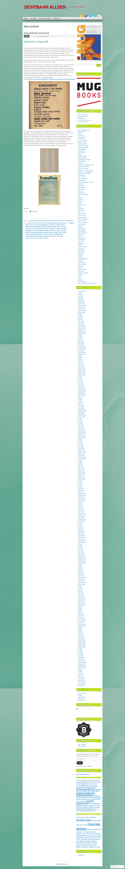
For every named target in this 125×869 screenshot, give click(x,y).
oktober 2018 (81, 455)
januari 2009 (81, 659)
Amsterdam (78, 785)
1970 (77, 780)
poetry (84, 801)
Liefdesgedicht (97, 797)
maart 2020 (81, 425)
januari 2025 (81, 324)
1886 (29, 223)
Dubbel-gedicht (81, 151)
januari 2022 (81, 387)
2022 (96, 783)
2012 (93, 782)
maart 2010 (81, 635)
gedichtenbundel (84, 795)
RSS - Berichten (82, 744)
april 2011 (80, 612)
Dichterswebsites (82, 149)
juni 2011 (80, 608)
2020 (91, 783)
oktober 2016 (81, 497)
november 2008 (82, 662)
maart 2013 (81, 572)
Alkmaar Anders (82, 131)
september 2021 (82, 394)
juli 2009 (80, 648)
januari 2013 (81, 575)
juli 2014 (80, 544)
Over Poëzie (61, 220)
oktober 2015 (81, 518)
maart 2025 (81, 321)
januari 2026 (81, 303)
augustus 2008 (81, 668)
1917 (36, 223)
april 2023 (80, 361)
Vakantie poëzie (82, 262)
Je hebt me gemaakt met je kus (86, 182)
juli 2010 (80, 628)
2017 (83, 783)
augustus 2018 (81, 458)
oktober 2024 (81, 329)
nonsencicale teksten (47, 232)
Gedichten (80, 163)
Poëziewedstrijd (82, 231)
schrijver (79, 805)
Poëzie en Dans (82, 213)
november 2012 (82, 579)
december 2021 (82, 389)
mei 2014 (80, 547)
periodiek (55, 232)
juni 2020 (80, 420)
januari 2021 (81, 408)
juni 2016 (80, 504)
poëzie (60, 232)
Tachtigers (80, 257)
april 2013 (80, 570)
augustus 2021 (81, 396)
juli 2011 (80, 607)
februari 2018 (81, 469)
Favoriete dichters (53, 220)
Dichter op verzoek (43, 220)
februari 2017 (81, 490)
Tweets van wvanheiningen (82, 774)
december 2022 (82, 368)
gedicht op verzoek (45, 228)
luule (79, 196)
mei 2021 (80, 401)
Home (26, 18)
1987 (79, 780)
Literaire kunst (81, 192)
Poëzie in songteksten (83, 222)
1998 (87, 780)
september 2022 (82, 373)
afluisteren (32, 224)
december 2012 (82, 577)
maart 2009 (81, 655)
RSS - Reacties (82, 746)
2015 (77, 783)
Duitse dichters (81, 152)
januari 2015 (81, 533)
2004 (99, 780)
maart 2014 (81, 551)
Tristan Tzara (60, 236)
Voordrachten (81, 271)
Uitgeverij (80, 260)
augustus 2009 (81, 647)
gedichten (52, 228)
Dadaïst (44, 226)
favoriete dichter (95, 791)
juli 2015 (80, 523)
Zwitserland (45, 238)
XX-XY (79, 276)
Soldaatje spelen (82, 116)
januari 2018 (81, 471)
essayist (89, 791)
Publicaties (80, 241)
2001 (91, 780)
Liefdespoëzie (81, 189)
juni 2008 (80, 671)
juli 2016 (80, 502)
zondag (94, 810)
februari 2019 (81, 448)
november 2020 (82, 411)
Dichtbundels (81, 138)
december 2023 (82, 347)
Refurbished (81, 118)
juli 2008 (80, 669)
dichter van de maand (83, 145)
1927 (39, 223)
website (77, 810)
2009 (85, 782)
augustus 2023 (81, 354)
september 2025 (82, 310)
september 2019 (82, 436)
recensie (91, 803)
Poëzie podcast (82, 224)
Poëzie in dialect (82, 220)
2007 (79, 782)
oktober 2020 (81, 413)
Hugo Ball (63, 228)
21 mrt (26, 36)
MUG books (81, 199)
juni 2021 (80, 399)
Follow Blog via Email (86, 750)
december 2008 (82, 661)
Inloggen (80, 695)
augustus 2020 (81, 417)
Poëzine (80, 236)
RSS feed (81, 16)
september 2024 (82, 331)
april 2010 (80, 633)
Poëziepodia (81, 227)
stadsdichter (81, 253)
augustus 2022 (81, 375)
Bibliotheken (81, 135)
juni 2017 (80, 483)
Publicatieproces (82, 239)
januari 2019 (81, 450)
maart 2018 (81, 467)
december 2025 (82, 305)
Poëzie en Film (81, 215)
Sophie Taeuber (39, 236)
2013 (96, 782)
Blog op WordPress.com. (62, 864)
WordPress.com (82, 700)
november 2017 (82, 474)
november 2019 (82, 432)
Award (79, 133)
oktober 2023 (81, 350)
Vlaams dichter (81, 809)
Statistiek (80, 255)
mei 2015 (80, 526)
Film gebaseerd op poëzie (84, 159)
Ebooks (80, 154)
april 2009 (80, 654)
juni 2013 (80, 566)
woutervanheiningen (43, 36)
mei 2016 (80, 506)
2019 (88, 783)
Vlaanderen (90, 809)
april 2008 (80, 675)
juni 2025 (80, 315)
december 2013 (82, 556)
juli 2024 (80, 335)
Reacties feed (81, 698)
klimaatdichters (81, 187)
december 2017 (82, 472)
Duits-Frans (28, 228)
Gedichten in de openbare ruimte (86, 164)
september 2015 (82, 519)
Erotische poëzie (82, 156)
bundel (78, 787)
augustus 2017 (81, 479)
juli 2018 (80, 460)
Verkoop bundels (82, 264)
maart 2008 (81, 676)
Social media (81, 250)
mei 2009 (80, 652)
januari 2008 (81, 680)
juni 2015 (80, 525)
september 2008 (82, 666)
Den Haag (93, 787)
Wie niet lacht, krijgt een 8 (84, 120)
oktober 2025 (81, 309)
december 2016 (82, 493)
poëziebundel (82, 803)
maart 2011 (80, 614)
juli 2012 (80, 586)
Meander (80, 198)
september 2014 (82, 540)
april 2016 (80, 507)
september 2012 (82, 582)
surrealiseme (47, 236)
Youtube (80, 278)
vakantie (98, 805)
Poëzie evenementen (83, 218)
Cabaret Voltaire (29, 226)
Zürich (40, 238)
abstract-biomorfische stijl (53, 223)
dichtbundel (81, 789)
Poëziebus (80, 225)
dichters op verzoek (61, 226)
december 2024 (82, 326)
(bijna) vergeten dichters (84, 130)
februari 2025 (81, 322)
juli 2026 (80, 293)
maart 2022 (81, 384)
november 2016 (82, 495)
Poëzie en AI (81, 211)
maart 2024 (81, 342)
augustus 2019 (81, 437)
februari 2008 (81, 678)
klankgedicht (46, 230)
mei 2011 (80, 610)
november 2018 (82, 453)
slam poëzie (81, 248)
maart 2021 (81, 404)
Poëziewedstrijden (82, 232)
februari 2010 (81, 636)
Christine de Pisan (82, 121)
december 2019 (82, 431)
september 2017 (82, 478)
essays (33, 228)
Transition (53, 236)
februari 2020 (81, 427)
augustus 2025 (81, 312)
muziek (89, 799)
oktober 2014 (81, 539)
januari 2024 (81, 345)
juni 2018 (80, 462)
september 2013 (82, 561)
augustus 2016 (81, 500)
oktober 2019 (81, 434)
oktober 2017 (81, 476)
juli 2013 (80, 565)
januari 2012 (81, 596)
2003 (96, 780)
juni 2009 (80, 650)
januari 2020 (81, 429)
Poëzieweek (81, 234)
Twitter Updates (84, 770)
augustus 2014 (81, 542)
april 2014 (80, 549)
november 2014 (82, 537)
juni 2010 (80, 629)
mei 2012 (80, 589)
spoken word (81, 252)
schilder (45, 234)
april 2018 (80, 465)
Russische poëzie (82, 246)
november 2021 (82, 390)
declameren (49, 226)
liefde (92, 797)
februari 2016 (81, 511)
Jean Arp (35, 230)
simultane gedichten (30, 236)
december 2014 (82, 535)
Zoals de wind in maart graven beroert (87, 283)
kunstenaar (88, 797)
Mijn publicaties (45, 18)
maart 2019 (81, 446)
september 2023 (82, 352)
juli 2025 (80, 314)
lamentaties (53, 230)
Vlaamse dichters (82, 269)
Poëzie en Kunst (69, 220)
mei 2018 (80, 464)
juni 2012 (80, 587)
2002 (94, 780)
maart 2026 (81, 300)
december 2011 (81, 598)
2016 (80, 783)
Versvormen (81, 266)
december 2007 (82, 682)
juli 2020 (80, 418)
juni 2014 (80, 546)
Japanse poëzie (82, 180)
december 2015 (82, 514)
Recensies (80, 245)
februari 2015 (81, 532)
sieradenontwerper (58, 234)
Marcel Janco (60, 230)
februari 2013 (81, 573)
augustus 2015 (81, 521)
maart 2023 (81, 363)
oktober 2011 (81, 601)
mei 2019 (80, 443)
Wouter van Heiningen (86, 810)
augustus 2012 (81, 584)
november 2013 (82, 558)
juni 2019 (80, 441)
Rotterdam (96, 803)
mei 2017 (80, 485)
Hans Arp (58, 228)
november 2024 (82, 328)
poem (98, 799)
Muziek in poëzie (82, 205)
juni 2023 (80, 357)
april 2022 (80, 382)
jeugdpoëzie (81, 184)
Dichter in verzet (34, 220)
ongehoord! (94, 799)
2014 (99, 782)
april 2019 (80, 444)
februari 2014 (81, 553)
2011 (90, 782)
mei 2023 (80, 359)
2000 (89, 780)
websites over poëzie (83, 273)
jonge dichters (81, 185)
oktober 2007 (81, 685)
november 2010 (82, 621)
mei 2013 (80, 568)
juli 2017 (80, 481)
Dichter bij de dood (82, 140)
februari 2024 (81, 343)
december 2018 (82, 451)
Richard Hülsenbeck (38, 234)
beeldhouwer (52, 224)
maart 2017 (81, 488)
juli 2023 (80, 356)
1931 (42, 223)
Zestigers (80, 280)
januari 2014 (81, 554)
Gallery (33, 18)
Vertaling (90, 807)
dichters (98, 789)
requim (30, 234)
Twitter (93, 16)
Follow (79, 762)
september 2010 (82, 624)
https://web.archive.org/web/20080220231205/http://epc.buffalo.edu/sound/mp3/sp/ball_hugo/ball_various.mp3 (56, 79)
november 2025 (82, 307)
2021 (93, 783)
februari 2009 (81, 657)
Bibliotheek (89, 785)
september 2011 (82, 603)
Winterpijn (80, 274)
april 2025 (80, 319)
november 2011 (81, 600)
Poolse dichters (82, 238)
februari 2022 (81, 385)
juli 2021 (80, 397)
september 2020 (82, 415)
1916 (32, 223)
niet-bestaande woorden (36, 232)
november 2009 (82, 641)
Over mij (56, 18)
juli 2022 (80, 377)
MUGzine (80, 201)
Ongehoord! (81, 208)
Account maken (82, 693)
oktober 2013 (81, 560)
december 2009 (82, 640)
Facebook (87, 16)
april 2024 (80, 340)
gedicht (38, 228)
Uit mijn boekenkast (83, 259)
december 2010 (82, 619)
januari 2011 (81, 617)
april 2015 (80, 528)
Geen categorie (81, 177)
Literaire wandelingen (83, 194)
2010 (87, 782)
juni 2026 (80, 295)
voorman (27, 238)
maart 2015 (81, 530)
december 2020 (82, 410)
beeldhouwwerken (60, 224)
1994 (82, 780)
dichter (54, 226)
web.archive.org (34, 238)
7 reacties (71, 223)
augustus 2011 (81, 605)
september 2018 (82, 457)
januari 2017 (81, 492)
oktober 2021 (81, 392)
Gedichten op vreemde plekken (85, 171)
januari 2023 (81, 366)
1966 (45, 223)
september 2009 (82, 645)
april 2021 (80, 403)
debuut (82, 787)
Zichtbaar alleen (82, 281)
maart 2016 (81, 509)
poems (77, 801)
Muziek (80, 203)
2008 (82, 782)
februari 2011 (81, 615)
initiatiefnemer (28, 230)
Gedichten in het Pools (83, 166)
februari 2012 (81, 594)
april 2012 (80, 591)
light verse (80, 191)
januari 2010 (81, 638)
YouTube (99, 16)
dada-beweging (37, 226)
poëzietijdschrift (82, 229)
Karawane (40, 230)
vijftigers (80, 267)
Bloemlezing (95, 785)
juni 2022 (80, 378)
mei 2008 (80, 673)
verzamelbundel (96, 807)
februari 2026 (81, 302)
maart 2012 (81, 593)
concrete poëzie (82, 137)
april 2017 (80, 486)
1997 (84, 780)
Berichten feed (81, 697)
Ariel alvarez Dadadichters (42, 224)
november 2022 (82, 370)
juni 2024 (80, 336)
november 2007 (82, 683)
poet (81, 801)
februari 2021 (81, 406)
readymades (81, 243)
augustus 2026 (81, 291)
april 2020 (80, 424)
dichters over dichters (83, 147)
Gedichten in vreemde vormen (85, 170)
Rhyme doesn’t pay (83, 114)
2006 (77, 782)
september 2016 (82, 499)
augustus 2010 (81, 626)
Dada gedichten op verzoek (36, 33)
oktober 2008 (81, 664)
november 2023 (82, 349)
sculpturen (50, 234)
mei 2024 (80, 338)
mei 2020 (80, 422)
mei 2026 (80, 296)
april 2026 (80, 298)
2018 (86, 783)
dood (86, 791)
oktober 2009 (81, 643)
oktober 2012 (81, 580)
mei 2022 (80, 380)
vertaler (86, 807)
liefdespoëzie (79, 799)
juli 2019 (80, 439)
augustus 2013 (81, 563)
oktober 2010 (81, 622)
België (83, 786)
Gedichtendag (81, 175)
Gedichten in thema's (83, 168)
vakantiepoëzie (79, 807)
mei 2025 (80, 317)
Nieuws (80, 206)
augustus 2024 (81, 333)
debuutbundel (87, 787)
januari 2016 (81, 512)
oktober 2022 (81, 371)
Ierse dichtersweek (82, 178)
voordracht (97, 809)
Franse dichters (82, 161)
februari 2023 (81, 364)
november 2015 (82, 516)
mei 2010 (80, 631)
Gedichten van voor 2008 (84, 173)
